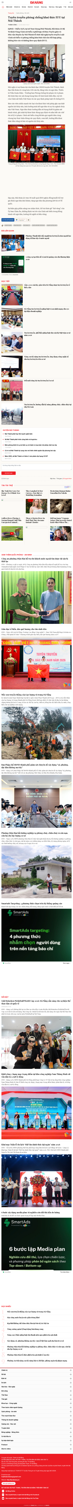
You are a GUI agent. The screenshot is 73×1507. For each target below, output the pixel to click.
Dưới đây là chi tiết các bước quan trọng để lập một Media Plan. (23, 1216)
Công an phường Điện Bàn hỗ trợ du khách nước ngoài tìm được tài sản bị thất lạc (34, 560)
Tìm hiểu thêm (64, 1272)
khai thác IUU (17, 225)
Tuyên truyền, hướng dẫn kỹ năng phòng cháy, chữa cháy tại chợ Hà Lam (47, 405)
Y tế (65, 7)
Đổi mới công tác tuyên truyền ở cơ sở (39, 380)
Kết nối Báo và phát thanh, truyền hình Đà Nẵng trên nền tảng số (24, 1488)
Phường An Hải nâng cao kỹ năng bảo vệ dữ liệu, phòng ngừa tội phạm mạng (37, 1361)
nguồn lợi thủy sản (52, 225)
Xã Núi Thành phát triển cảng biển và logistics (21, 439)
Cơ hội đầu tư (6, 1436)
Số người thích (67, 478)
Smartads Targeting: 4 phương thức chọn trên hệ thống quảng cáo (31, 903)
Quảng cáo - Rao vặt (8, 1424)
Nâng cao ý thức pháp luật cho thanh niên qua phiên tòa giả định (32, 1335)
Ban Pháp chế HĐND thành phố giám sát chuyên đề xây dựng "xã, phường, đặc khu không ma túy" (34, 766)
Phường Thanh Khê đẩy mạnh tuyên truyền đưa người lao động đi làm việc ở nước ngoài (48, 237)
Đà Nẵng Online (10, 1491)
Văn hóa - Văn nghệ (55, 7)
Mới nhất (9, 7)
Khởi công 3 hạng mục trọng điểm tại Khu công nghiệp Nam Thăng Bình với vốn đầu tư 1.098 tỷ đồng (35, 1075)
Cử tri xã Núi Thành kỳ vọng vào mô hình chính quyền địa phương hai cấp (30, 450)
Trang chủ (11, 13)
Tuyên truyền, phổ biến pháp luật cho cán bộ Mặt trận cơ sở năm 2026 (47, 334)
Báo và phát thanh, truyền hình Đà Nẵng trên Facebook (22, 1494)
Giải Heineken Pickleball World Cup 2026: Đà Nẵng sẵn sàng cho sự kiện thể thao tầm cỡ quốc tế (35, 1002)
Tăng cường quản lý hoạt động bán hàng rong (25, 1329)
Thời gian (59, 478)
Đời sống (4, 1391)
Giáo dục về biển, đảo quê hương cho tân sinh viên (23, 629)
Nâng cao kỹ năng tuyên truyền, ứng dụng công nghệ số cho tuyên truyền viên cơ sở (46, 357)
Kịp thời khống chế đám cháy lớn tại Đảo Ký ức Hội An (28, 1323)
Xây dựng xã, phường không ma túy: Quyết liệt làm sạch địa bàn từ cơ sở (35, 1341)
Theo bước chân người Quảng (11, 1407)
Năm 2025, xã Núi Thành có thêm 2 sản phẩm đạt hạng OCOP (26, 456)
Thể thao (4, 1395)
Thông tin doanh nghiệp (9, 1420)
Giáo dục (44, 7)
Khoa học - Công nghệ (9, 1403)
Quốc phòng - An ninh (22, 13)
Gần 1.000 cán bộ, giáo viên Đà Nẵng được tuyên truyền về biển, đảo (47, 286)
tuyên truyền (8, 225)
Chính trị (17, 7)
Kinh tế (30, 7)
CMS (34, 1505)
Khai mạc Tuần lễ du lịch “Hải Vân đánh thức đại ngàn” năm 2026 (30, 1144)
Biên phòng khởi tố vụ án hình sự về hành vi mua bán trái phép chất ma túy (31, 445)
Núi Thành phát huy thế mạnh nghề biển (18, 434)
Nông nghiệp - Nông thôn (10, 1432)
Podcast (4, 1445)
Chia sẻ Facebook (8, 220)
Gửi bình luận (8, 473)
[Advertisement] (36, 182)
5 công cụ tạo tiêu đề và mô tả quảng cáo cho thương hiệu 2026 (48, 258)
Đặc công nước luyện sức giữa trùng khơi (23, 1317)
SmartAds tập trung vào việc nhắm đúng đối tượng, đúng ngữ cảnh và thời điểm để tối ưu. (32, 907)
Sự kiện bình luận (7, 1440)
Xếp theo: (53, 478)
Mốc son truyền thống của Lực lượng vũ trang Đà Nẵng (26, 694)
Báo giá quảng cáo (8, 1483)
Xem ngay (66, 963)
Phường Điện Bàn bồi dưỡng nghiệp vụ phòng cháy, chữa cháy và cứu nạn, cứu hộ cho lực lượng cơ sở (34, 834)
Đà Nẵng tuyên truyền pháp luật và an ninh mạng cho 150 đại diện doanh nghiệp (46, 310)
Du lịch (36, 7)
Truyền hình (5, 1428)
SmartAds (7, 963)
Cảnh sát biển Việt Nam (38, 225)
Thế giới (4, 1399)
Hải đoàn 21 (26, 225)
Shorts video (6, 1449)
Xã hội (24, 7)
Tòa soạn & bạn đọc (8, 1416)
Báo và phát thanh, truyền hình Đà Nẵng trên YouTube (22, 1498)
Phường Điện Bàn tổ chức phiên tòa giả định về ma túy (28, 1355)
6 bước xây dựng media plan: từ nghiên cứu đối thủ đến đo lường (30, 1212)
